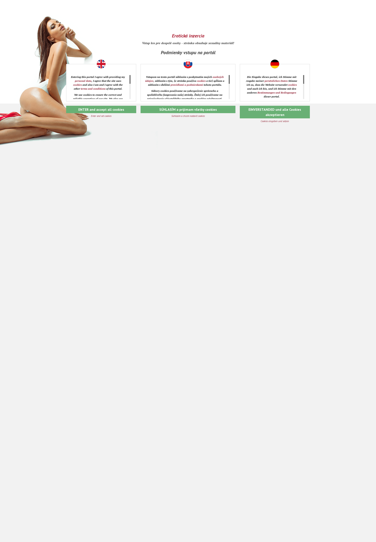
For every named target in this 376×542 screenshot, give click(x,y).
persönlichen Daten (276, 80)
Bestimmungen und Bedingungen (276, 92)
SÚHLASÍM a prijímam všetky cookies (188, 109)
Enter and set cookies (101, 115)
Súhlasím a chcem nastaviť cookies (188, 115)
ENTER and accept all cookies (101, 109)
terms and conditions (93, 88)
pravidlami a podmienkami (187, 84)
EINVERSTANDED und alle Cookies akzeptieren (274, 112)
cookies (77, 84)
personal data (83, 80)
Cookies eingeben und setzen (275, 121)
